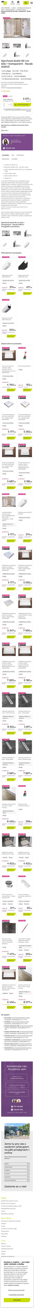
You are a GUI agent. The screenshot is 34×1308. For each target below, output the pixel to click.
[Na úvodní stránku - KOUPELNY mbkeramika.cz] (4, 3)
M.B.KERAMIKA (5, 8)
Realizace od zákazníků (7, 1256)
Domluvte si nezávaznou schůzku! (11, 1221)
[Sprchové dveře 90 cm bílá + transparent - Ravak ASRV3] (17, 28)
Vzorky (3, 1211)
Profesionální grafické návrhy (9, 1201)
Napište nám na (17, 1077)
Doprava (3, 1223)
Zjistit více (4, 130)
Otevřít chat (18, 1110)
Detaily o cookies (13, 1285)
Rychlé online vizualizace (8, 1203)
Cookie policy (5, 1231)
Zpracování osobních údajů (9, 1228)
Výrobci (3, 1251)
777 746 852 (18, 1106)
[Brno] (17, 1131)
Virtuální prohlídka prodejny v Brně (11, 1206)
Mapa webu (4, 1234)
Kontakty (3, 1236)
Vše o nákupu (6, 1218)
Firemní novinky (6, 1246)
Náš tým (3, 1243)
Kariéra (3, 1254)
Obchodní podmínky (7, 1248)
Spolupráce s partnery (7, 1213)
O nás (3, 1241)
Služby (3, 1198)
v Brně (17, 1093)
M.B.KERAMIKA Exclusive (8, 1208)
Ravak (9, 71)
